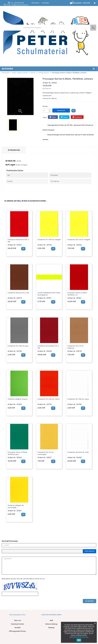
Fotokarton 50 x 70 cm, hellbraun (75, 347)
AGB (51, 620)
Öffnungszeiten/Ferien (17, 631)
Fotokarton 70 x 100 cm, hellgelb (49, 239)
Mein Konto (35, 3)
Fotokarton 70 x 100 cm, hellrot (49, 399)
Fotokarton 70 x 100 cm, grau (18, 346)
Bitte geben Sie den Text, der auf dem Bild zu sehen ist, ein (23, 579)
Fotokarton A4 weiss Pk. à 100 (78, 452)
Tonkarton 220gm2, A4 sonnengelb (16, 506)
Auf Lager (10, 165)
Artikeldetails (14, 150)
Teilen (54, 117)
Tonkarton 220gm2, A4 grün (17, 399)
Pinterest (78, 117)
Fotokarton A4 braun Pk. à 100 (18, 293)
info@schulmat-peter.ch (19, 5)
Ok (79, 640)
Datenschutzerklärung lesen (78, 637)
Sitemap (51, 627)
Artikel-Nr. (10, 161)
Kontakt (17, 627)
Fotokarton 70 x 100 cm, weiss (78, 399)
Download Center (17, 624)
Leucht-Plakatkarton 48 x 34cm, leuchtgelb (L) (49, 294)
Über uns (17, 620)
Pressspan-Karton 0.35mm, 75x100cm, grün (17, 453)
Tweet (65, 117)
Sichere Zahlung (51, 624)
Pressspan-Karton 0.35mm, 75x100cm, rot (77, 294)
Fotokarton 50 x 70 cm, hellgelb (78, 239)
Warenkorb (61, 110)
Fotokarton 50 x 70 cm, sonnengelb (46, 453)
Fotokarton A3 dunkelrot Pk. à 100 (48, 347)
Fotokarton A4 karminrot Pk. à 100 (18, 241)
